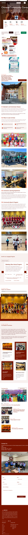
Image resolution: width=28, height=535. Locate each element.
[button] (25, 3)
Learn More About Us (22, 80)
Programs (3, 526)
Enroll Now (11, 32)
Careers (3, 530)
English (22, 2)
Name (3, 477)
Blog (2, 531)
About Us (3, 525)
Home (3, 524)
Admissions (3, 532)
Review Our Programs (5, 260)
